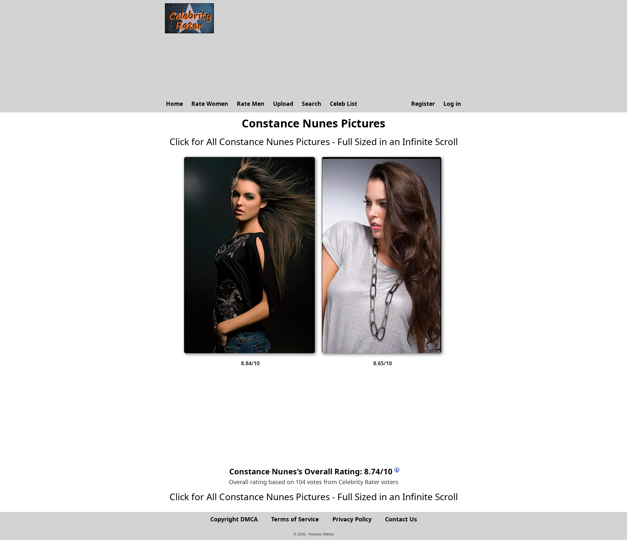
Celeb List (343, 103)
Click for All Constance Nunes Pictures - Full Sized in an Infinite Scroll (313, 141)
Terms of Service (295, 519)
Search (311, 103)
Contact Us (401, 519)
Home (174, 103)
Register (423, 103)
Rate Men (251, 103)
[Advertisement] (341, 49)
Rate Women (209, 103)
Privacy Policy (352, 519)
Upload (283, 103)
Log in (452, 103)
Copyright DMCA (234, 519)
